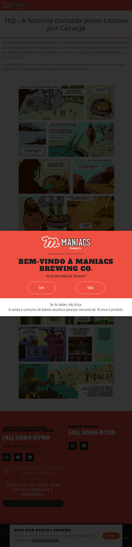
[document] (66, 273)
